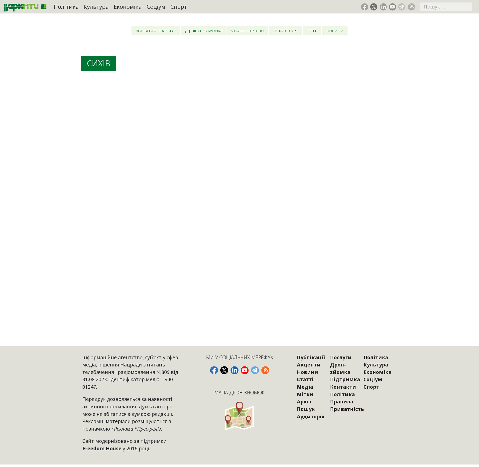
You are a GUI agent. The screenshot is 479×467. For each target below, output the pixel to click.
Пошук (306, 409)
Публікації (311, 357)
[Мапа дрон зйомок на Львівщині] (240, 415)
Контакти (343, 386)
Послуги (341, 357)
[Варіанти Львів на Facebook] (364, 6)
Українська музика (204, 30)
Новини (335, 30)
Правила (341, 401)
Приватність (347, 409)
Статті (311, 30)
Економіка (128, 6)
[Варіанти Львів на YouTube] (392, 6)
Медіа (305, 386)
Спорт (178, 6)
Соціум (156, 6)
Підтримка (345, 379)
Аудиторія (311, 416)
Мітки (305, 394)
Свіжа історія (285, 30)
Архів (304, 401)
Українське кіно (247, 30)
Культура (96, 6)
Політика (66, 6)
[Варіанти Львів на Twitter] (373, 6)
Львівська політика (155, 30)
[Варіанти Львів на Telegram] (401, 6)
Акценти (309, 364)
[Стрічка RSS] (411, 6)
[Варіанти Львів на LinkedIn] (383, 6)
